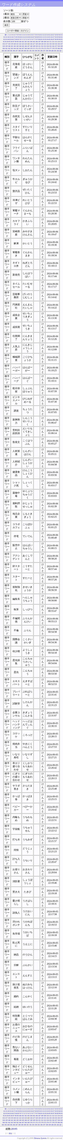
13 (26, 35)
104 (31, 41)
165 (17, 48)
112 (53, 41)
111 (50, 41)
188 (19, 51)
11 (22, 35)
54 (48, 37)
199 (49, 51)
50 (40, 37)
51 (42, 37)
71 (22, 39)
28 (56, 35)
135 (56, 44)
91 (62, 39)
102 (25, 41)
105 (34, 41)
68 (16, 39)
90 (60, 39)
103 (28, 41)
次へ (61, 51)
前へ (6, 35)
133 (50, 44)
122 (20, 44)
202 (58, 51)
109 (45, 41)
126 (31, 44)
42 (24, 37)
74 (28, 39)
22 (44, 35)
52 (44, 37)
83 (46, 39)
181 (61, 48)
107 (39, 41)
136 (58, 44)
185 (11, 51)
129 (39, 44)
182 (3, 51)
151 (39, 46)
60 (60, 37)
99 (18, 41)
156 (53, 46)
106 (36, 41)
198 (47, 51)
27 (54, 35)
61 (62, 37)
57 (54, 37)
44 (28, 37)
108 (42, 41)
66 (12, 39)
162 (9, 48)
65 (10, 39)
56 (52, 37)
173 (39, 48)
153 (45, 46)
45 (30, 37)
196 (41, 51)
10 (20, 35)
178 (53, 48)
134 (53, 44)
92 (4, 41)
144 (20, 46)
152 (42, 46)
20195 (14, 1129)
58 (56, 37)
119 (12, 44)
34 (8, 37)
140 (9, 46)
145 (23, 46)
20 (40, 35)
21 (42, 35)
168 (25, 48)
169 (28, 48)
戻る (10, 1133)
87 (54, 39)
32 (4, 37)
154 (47, 46)
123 (23, 44)
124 (25, 44)
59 (58, 37)
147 (28, 46)
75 (30, 39)
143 (17, 46)
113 (56, 41)
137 (61, 44)
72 (24, 39)
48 (36, 37)
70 (20, 39)
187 (16, 51)
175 (45, 48)
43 (26, 37)
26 (52, 35)
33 (6, 37)
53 (46, 37)
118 (9, 44)
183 (5, 51)
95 (10, 41)
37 (14, 37)
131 (45, 44)
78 (36, 39)
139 (6, 46)
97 (14, 41)
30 (60, 35)
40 (20, 37)
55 (50, 37)
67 (14, 39)
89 (58, 39)
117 (6, 44)
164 (14, 48)
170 (31, 48)
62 (4, 39)
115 (61, 41)
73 (26, 39)
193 (33, 51)
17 (34, 35)
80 (40, 39)
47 (34, 37)
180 (58, 48)
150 (36, 46)
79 (38, 39)
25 (50, 35)
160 (3, 48)
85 (50, 39)
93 (6, 41)
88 (56, 39)
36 (12, 37)
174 (42, 48)
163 (12, 48)
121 (17, 44)
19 (38, 35)
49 (38, 37)
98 (16, 41)
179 (56, 48)
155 (50, 46)
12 (24, 35)
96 (12, 41)
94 (8, 41)
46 (32, 37)
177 (50, 48)
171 (34, 48)
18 (36, 35)
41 (22, 37)
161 (6, 48)
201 (55, 51)
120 (14, 44)
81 (42, 39)
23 (46, 35)
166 (20, 48)
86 (52, 39)
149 (34, 46)
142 (14, 46)
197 (44, 51)
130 (42, 44)
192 (30, 51)
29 (58, 35)
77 (34, 39)
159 (61, 46)
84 (48, 39)
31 (62, 35)
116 (3, 44)
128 (36, 44)
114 (58, 41)
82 (44, 39)
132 (47, 44)
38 (16, 37)
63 (6, 39)
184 (8, 51)
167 (23, 48)
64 (8, 39)
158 (58, 46)
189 (22, 51)
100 (20, 41)
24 (48, 35)
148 (31, 46)
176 (47, 48)
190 (25, 51)
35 (10, 37)
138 (3, 46)
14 (28, 35)
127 (34, 44)
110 (47, 41)
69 (18, 39)
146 (25, 46)
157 (56, 46)
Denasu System (40, 1138)
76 (32, 39)
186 (14, 51)
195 (38, 51)
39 (18, 37)
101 (23, 41)
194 (36, 51)
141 (12, 46)
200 (52, 51)
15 (30, 35)
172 (36, 48)
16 (32, 35)
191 (27, 51)
